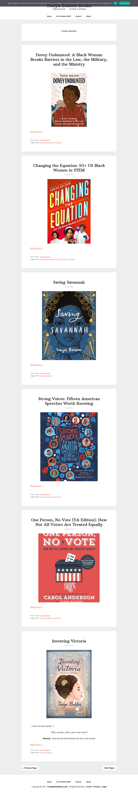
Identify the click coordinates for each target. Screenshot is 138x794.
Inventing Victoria (69, 641)
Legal (104, 786)
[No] (135, 3)
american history (60, 259)
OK (115, 3)
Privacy (97, 786)
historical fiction (46, 376)
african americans (46, 142)
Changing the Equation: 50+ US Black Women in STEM (69, 168)
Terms (89, 786)
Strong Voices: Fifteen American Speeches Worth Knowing (69, 401)
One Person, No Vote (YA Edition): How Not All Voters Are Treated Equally (69, 522)
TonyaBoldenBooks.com (57, 786)
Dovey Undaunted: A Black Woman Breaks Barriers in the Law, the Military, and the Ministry (69, 59)
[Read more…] (36, 131)
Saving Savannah (69, 282)
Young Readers (44, 140)
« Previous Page (30, 768)
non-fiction (58, 142)
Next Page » (109, 768)
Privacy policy (124, 3)
